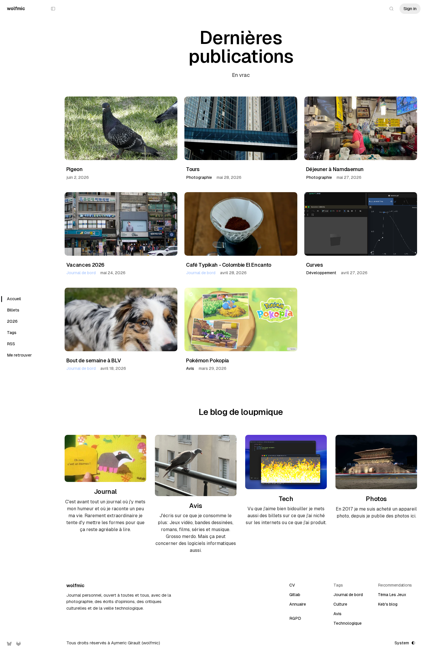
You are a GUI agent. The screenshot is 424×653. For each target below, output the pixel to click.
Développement (321, 272)
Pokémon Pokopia (207, 360)
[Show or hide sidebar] (53, 8)
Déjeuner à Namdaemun (335, 169)
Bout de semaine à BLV (93, 360)
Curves (314, 265)
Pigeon (74, 169)
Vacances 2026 (85, 265)
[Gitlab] (18, 643)
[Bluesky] (9, 643)
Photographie (199, 177)
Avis (190, 368)
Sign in (410, 8)
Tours (192, 169)
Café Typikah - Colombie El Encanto (228, 265)
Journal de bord (81, 272)
